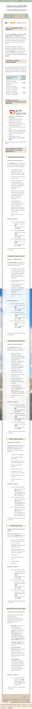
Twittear (24, 697)
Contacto (11, 250)
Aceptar (10, 707)
